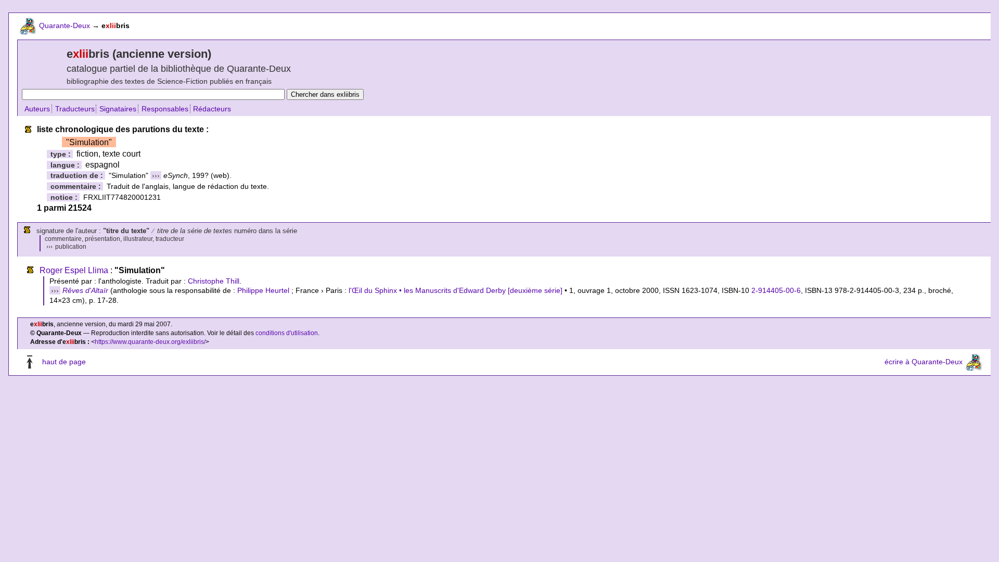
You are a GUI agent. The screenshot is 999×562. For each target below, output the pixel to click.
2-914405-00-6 (776, 290)
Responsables (165, 109)
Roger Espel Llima (74, 270)
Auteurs (37, 109)
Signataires (117, 109)
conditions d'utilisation (286, 333)
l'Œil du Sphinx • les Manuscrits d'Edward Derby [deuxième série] (455, 290)
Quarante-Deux (64, 25)
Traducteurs (75, 109)
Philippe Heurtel (263, 290)
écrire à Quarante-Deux (924, 361)
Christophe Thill (213, 281)
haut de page (64, 361)
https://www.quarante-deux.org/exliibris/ (150, 342)
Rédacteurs (212, 109)
